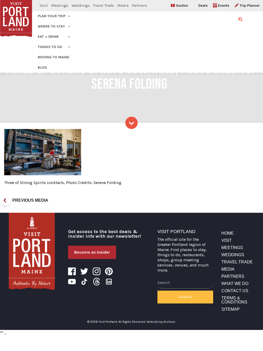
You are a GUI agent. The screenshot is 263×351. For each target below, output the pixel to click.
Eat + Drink (48, 36)
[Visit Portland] (32, 251)
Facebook (72, 271)
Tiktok (84, 281)
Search (185, 297)
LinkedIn (109, 281)
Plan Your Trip (51, 16)
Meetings (59, 5)
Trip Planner (250, 5)
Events (223, 5)
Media (122, 5)
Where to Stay (51, 26)
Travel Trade (103, 5)
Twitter (84, 271)
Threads (96, 281)
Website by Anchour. (161, 322)
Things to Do (50, 47)
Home (227, 233)
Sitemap (230, 309)
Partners (139, 5)
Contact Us (234, 291)
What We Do (234, 283)
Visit (44, 5)
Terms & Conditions (234, 300)
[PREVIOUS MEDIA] (5, 200)
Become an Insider (92, 252)
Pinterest (109, 271)
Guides (182, 5)
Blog (42, 67)
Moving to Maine (53, 57)
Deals (203, 5)
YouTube (72, 281)
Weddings (81, 5)
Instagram (96, 271)
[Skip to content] (131, 123)
